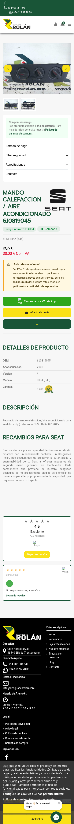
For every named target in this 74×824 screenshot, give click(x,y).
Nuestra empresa (59, 649)
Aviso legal (11, 729)
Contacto (54, 667)
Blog (51, 662)
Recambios (55, 639)
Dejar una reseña (37, 554)
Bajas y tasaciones (59, 644)
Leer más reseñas (15, 595)
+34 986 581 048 (18, 664)
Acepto (37, 819)
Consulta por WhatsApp (40, 301)
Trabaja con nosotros (55, 655)
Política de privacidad (17, 724)
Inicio (52, 634)
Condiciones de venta (18, 738)
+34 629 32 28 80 (19, 669)
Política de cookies (16, 733)
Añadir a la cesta (39, 313)
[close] (59, 803)
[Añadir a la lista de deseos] (37, 324)
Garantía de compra (16, 743)
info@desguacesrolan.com (19, 688)
